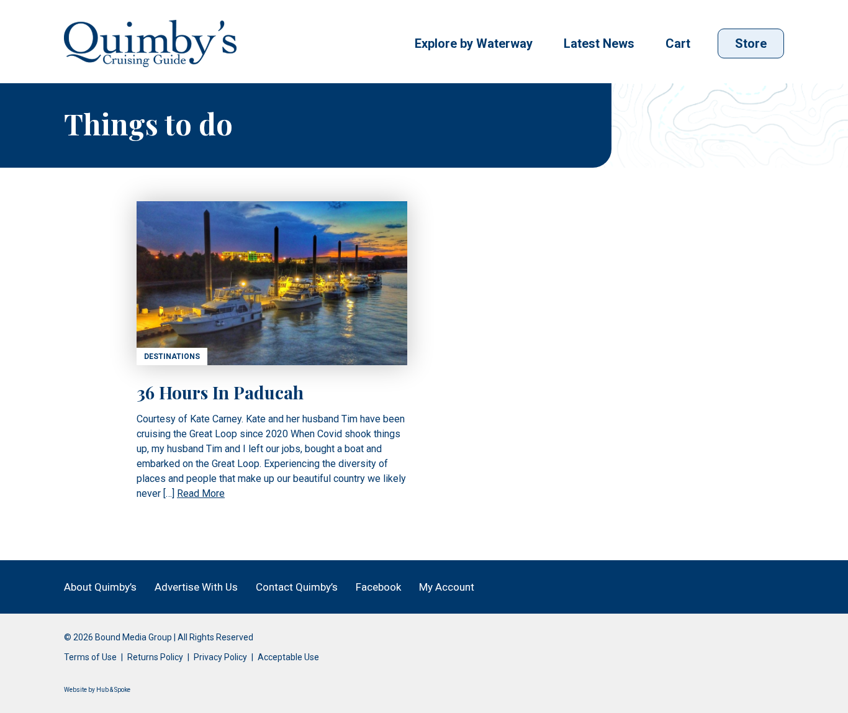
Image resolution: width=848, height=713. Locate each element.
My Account (446, 587)
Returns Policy (155, 657)
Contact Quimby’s (297, 587)
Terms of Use (90, 657)
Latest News (599, 43)
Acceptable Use (288, 657)
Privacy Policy (220, 657)
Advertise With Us (196, 587)
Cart (677, 43)
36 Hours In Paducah (220, 392)
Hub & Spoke (113, 689)
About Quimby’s (100, 587)
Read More (201, 493)
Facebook (378, 587)
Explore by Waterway (474, 43)
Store (751, 43)
